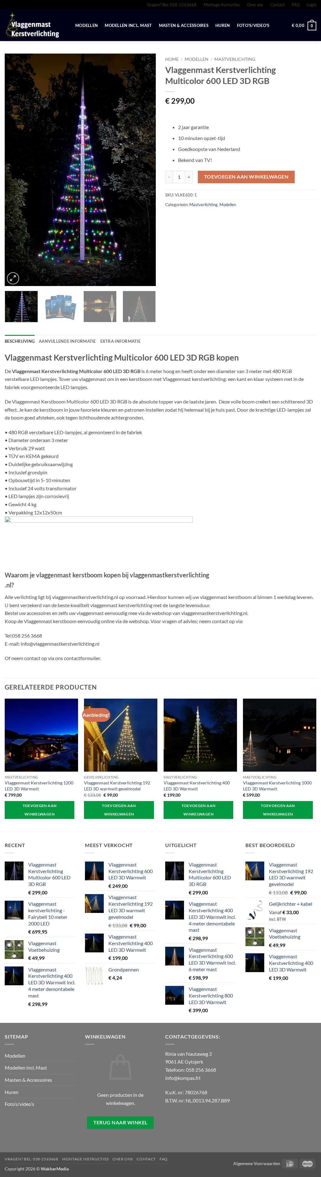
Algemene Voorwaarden (256, 1163)
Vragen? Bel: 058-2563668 (172, 4)
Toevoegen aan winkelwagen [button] (40, 810)
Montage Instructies (222, 4)
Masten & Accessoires (183, 25)
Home (172, 59)
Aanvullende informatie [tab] (67, 341)
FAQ (296, 4)
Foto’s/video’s (253, 25)
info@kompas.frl (182, 1078)
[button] (311, 4)
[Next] (144, 170)
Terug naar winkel (120, 1122)
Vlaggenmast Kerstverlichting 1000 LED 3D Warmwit (277, 785)
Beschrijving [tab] (19, 341)
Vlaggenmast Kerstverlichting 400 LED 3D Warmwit (197, 785)
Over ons (255, 4)
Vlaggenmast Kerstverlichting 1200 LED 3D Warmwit (39, 785)
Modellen (86, 25)
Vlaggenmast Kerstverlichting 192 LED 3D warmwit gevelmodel (117, 785)
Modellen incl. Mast (128, 25)
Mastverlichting (234, 59)
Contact (277, 4)
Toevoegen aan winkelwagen (246, 177)
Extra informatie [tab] (120, 341)
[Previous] (15, 170)
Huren (222, 25)
